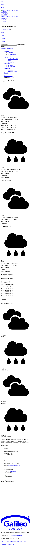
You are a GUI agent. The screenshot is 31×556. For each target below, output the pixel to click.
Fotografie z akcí (12, 71)
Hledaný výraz (21, 44)
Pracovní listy (11, 62)
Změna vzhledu (5, 541)
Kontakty (6, 73)
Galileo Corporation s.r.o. (15, 535)
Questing (10, 60)
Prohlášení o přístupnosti (7, 544)
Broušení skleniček (13, 59)
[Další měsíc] (9, 282)
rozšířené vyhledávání (7, 48)
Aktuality (10, 52)
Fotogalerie (7, 68)
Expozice (10, 70)
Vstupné (10, 55)
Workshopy (7, 63)
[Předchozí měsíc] (1, 282)
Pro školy (10, 65)
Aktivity (6, 57)
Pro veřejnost (11, 66)
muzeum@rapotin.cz (14, 465)
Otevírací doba (12, 54)
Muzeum (6, 51)
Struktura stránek (14, 541)
